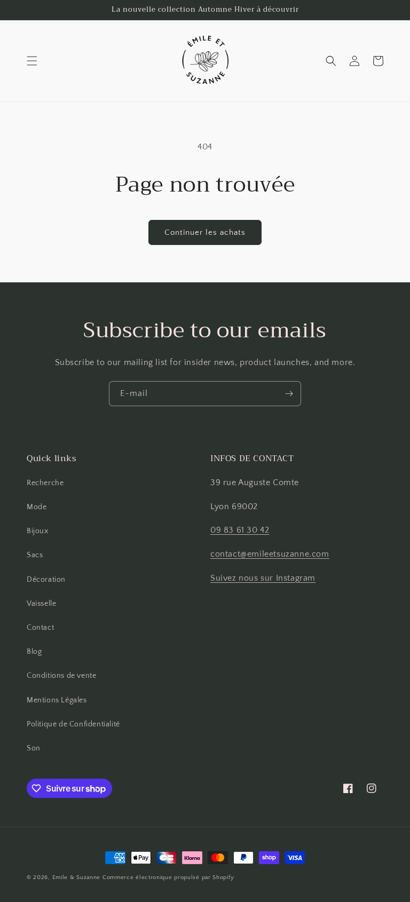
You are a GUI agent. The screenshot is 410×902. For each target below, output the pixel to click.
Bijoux (38, 531)
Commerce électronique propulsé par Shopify (168, 877)
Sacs (35, 555)
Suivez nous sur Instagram (263, 578)
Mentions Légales (57, 700)
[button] (32, 61)
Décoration (46, 579)
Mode (36, 507)
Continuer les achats (205, 232)
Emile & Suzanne (76, 877)
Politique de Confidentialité (73, 724)
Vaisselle (41, 603)
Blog (34, 651)
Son (34, 748)
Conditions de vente (61, 675)
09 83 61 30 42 (239, 530)
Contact (40, 627)
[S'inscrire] (289, 393)
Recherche (45, 483)
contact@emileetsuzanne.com (269, 554)
